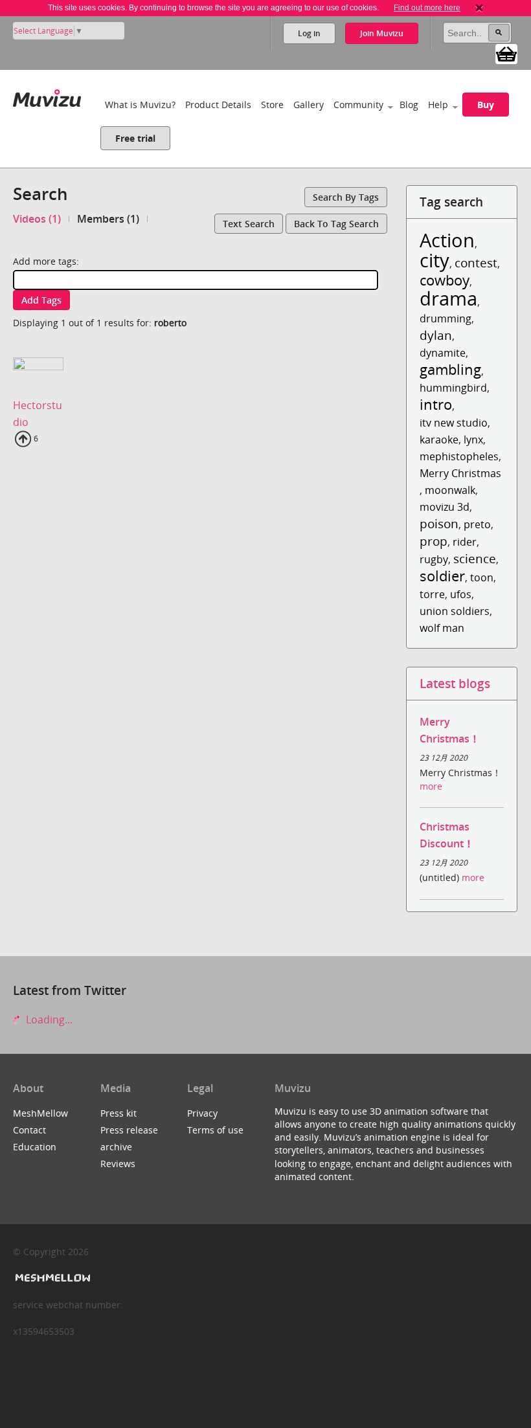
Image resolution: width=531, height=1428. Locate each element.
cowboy (444, 280)
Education (34, 1147)
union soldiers (455, 611)
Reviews (117, 1163)
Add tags (41, 300)
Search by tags (346, 197)
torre (432, 594)
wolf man (442, 628)
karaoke (439, 439)
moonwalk (450, 490)
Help (438, 104)
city (434, 260)
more (431, 786)
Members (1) (108, 219)
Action (447, 239)
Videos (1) (37, 219)
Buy (485, 104)
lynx (473, 439)
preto (477, 524)
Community (358, 104)
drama (448, 298)
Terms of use (215, 1130)
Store (272, 104)
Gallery (308, 104)
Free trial (135, 138)
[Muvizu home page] (47, 95)
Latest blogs (455, 683)
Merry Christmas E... (468, 473)
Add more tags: (46, 261)
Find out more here (427, 7)
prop (433, 541)
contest (476, 262)
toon (481, 577)
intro (436, 404)
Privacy (202, 1113)
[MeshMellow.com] (51, 1278)
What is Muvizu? (140, 104)
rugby (434, 559)
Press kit (118, 1113)
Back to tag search (336, 224)
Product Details (218, 104)
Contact (29, 1130)
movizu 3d (444, 507)
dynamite (443, 353)
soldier (442, 576)
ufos (460, 594)
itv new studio (454, 423)
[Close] (479, 7)
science (474, 558)
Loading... (48, 1019)
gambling (450, 369)
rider (465, 542)
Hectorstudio (37, 413)
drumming (445, 318)
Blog (409, 104)
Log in (309, 33)
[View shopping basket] (506, 53)
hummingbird (453, 388)
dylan (436, 335)
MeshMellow (40, 1113)
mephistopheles (459, 456)
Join (381, 33)
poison (439, 523)
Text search (249, 224)
